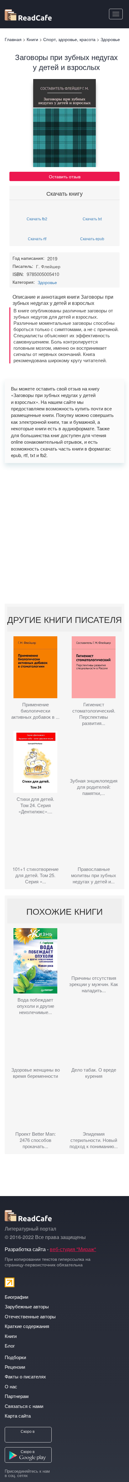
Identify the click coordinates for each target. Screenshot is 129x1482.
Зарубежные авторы (27, 1306)
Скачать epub (92, 238)
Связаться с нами (24, 1406)
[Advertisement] (64, 533)
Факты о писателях (25, 1376)
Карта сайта (18, 1415)
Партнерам (16, 1396)
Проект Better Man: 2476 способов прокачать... (35, 1140)
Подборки (15, 1357)
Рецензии (15, 1366)
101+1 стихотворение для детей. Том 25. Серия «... (36, 875)
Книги (11, 1336)
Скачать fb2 (37, 218)
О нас (11, 1386)
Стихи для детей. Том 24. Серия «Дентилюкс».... (35, 805)
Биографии (16, 1296)
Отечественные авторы (30, 1316)
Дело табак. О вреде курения (93, 1073)
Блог (10, 1345)
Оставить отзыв (64, 176)
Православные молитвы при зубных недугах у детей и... (93, 875)
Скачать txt (92, 218)
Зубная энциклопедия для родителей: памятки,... (93, 787)
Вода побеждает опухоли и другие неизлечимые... (35, 1006)
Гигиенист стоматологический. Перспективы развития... (93, 713)
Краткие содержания (27, 1326)
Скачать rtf (37, 238)
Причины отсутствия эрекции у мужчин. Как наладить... (93, 984)
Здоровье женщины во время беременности (35, 1073)
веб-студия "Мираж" (73, 1249)
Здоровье (47, 282)
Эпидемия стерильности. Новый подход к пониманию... (94, 1140)
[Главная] (28, 14)
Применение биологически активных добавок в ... (35, 710)
